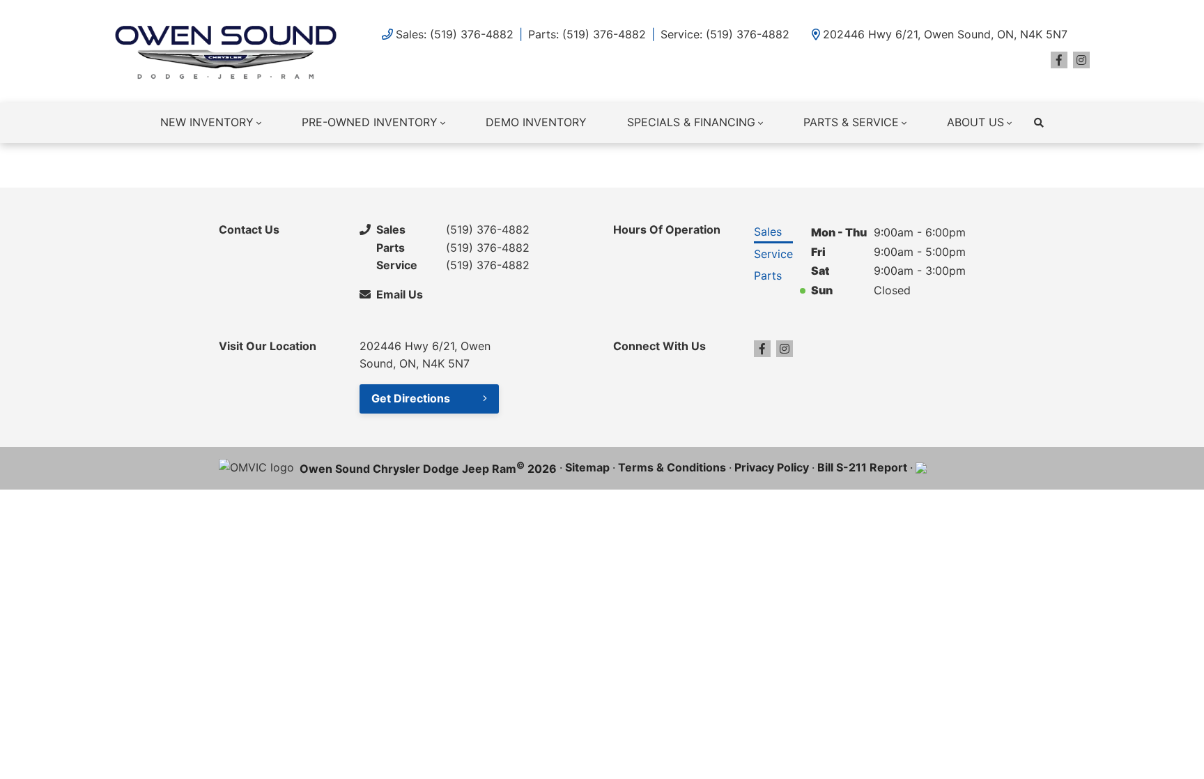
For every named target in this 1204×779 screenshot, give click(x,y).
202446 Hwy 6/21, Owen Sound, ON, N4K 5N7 (945, 34)
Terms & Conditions (672, 467)
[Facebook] (1059, 60)
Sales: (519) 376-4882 (455, 34)
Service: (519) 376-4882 (725, 34)
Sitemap (587, 467)
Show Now (793, 164)
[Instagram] (1081, 60)
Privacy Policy (771, 467)
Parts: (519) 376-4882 (587, 34)
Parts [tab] (768, 275)
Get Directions (410, 398)
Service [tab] (773, 254)
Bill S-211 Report (862, 467)
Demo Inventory (536, 122)
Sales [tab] (768, 232)
